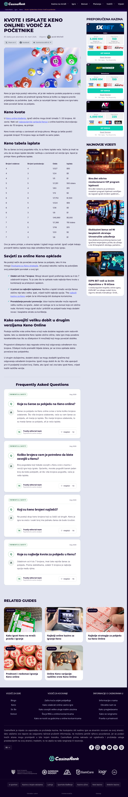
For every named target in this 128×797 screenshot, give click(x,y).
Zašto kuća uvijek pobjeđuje (58, 700)
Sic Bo (13, 709)
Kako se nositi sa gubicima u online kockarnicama (57, 718)
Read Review (105, 57)
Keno (13, 705)
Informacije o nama (108, 700)
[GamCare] (85, 772)
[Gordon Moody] (50, 772)
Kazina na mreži (58, 4)
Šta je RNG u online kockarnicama (58, 714)
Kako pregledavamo (108, 709)
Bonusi (84, 4)
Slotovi (13, 714)
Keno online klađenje (16, 118)
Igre (74, 4)
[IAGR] (103, 772)
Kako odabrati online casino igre (57, 705)
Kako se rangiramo (108, 714)
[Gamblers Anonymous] (67, 772)
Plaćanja (97, 4)
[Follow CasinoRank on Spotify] (115, 747)
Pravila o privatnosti (108, 718)
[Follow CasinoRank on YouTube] (109, 747)
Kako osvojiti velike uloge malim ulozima (58, 709)
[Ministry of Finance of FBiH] (24, 772)
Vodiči (109, 4)
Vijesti (121, 4)
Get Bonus (105, 53)
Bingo (13, 700)
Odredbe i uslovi (32, 793)
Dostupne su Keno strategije (24, 266)
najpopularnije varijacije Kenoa (33, 122)
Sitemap (98, 793)
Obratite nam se (108, 705)
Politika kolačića (67, 793)
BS (7, 747)
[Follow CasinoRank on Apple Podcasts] (121, 747)
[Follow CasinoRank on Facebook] (91, 747)
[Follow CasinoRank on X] (103, 747)
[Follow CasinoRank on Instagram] (97, 747)
